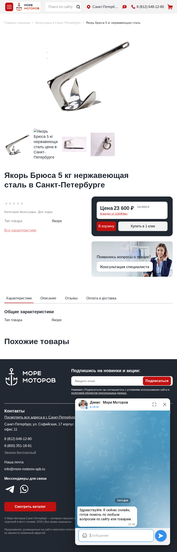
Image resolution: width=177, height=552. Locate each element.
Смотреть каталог (30, 506)
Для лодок (45, 212)
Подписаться (156, 381)
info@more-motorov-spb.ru (24, 469)
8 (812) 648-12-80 (18, 439)
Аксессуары (28, 212)
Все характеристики (20, 230)
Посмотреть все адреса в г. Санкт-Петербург (40, 417)
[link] (113, 23)
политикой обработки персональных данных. (99, 393)
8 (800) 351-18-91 (18, 446)
